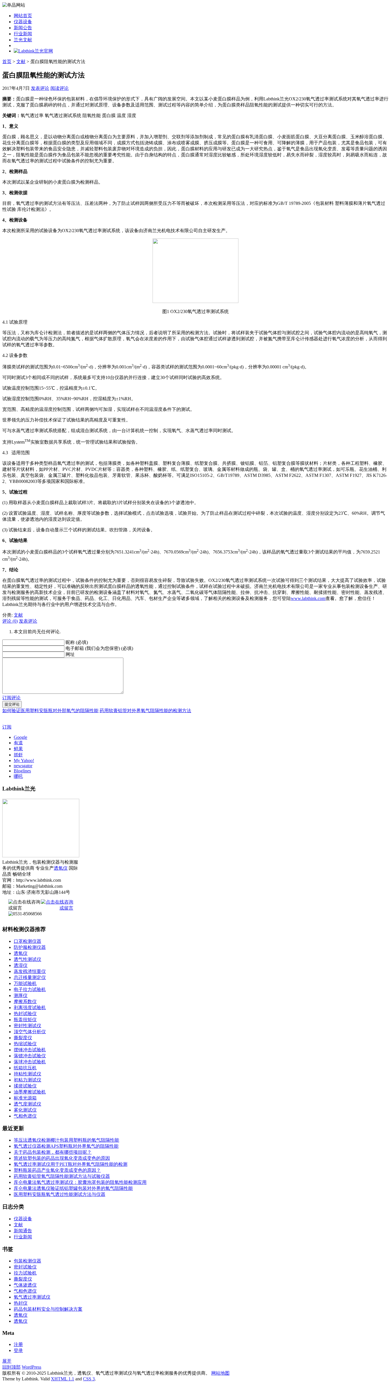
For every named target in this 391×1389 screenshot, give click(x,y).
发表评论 (40, 88)
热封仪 (20, 1303)
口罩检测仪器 (27, 941)
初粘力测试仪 (27, 1079)
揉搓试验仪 (25, 1085)
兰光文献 (23, 39)
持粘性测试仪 (27, 1073)
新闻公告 (23, 27)
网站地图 (220, 1373)
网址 (70, 654)
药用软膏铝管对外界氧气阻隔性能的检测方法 (145, 710)
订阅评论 (11, 697)
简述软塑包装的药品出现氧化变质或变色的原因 (62, 1158)
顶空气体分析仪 (30, 1031)
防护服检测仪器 (30, 947)
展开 (6, 1361)
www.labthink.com (308, 598)
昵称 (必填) (77, 642)
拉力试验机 (25, 1273)
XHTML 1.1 (62, 1378)
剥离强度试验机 (30, 1007)
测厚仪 (20, 995)
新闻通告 (23, 1230)
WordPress (31, 1367)
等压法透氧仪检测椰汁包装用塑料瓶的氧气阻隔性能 (66, 1140)
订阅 (6, 726)
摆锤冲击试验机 (30, 1049)
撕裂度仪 (23, 1037)
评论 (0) (10, 621)
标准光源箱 (25, 1097)
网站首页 (23, 15)
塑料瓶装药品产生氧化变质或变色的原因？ (57, 1170)
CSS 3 (89, 1378)
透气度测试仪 (27, 1104)
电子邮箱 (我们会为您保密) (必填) (99, 648)
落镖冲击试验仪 (30, 1055)
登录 (18, 1350)
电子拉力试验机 (30, 989)
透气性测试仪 (27, 959)
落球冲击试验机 (30, 1061)
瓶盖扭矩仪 (25, 1019)
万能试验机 (25, 983)
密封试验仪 (25, 1266)
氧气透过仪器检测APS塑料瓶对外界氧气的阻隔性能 (66, 1146)
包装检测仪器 (27, 1260)
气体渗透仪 (25, 1285)
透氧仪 (61, 868)
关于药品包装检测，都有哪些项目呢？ (53, 1152)
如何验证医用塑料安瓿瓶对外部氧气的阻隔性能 (50, 710)
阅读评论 (59, 88)
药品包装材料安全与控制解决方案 (48, 1309)
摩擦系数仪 (25, 1001)
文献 (20, 61)
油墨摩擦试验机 (30, 1091)
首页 (6, 61)
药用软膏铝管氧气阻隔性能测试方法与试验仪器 (62, 1176)
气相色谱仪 (25, 1116)
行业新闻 (23, 33)
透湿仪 (20, 965)
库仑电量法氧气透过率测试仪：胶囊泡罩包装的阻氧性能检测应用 (80, 1182)
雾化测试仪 (25, 1110)
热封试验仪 (25, 1013)
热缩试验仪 (25, 1043)
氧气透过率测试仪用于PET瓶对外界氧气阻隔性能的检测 (70, 1164)
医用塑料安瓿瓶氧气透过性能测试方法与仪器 (59, 1194)
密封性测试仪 (27, 1025)
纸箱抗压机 (25, 1067)
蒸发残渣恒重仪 (30, 971)
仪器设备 (23, 21)
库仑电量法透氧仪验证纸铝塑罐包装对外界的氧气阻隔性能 (73, 1188)
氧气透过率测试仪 (32, 1297)
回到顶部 (11, 1367)
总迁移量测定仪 (30, 977)
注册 (18, 1344)
